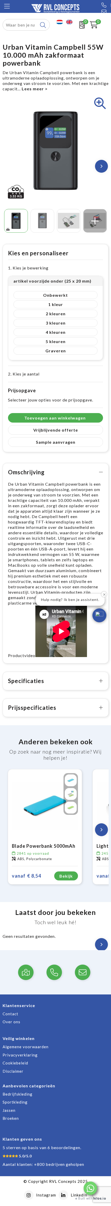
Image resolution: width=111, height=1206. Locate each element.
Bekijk (66, 875)
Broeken (11, 1118)
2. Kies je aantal (23, 373)
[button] (90, 1188)
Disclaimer (13, 1071)
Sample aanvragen (55, 442)
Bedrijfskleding (18, 1094)
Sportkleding (15, 1102)
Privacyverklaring (20, 1055)
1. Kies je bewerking (28, 267)
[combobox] (20, 24)
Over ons (11, 1021)
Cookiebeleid (15, 1063)
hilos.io (99, 1198)
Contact (10, 1013)
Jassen (9, 1110)
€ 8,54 (26, 876)
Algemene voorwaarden (26, 1046)
